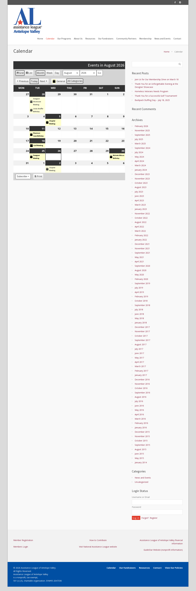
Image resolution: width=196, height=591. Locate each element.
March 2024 (140, 165)
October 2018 (141, 300)
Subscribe (22, 176)
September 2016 (142, 392)
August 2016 (140, 397)
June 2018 (139, 314)
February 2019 (141, 296)
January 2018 (141, 322)
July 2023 (139, 191)
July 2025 (139, 139)
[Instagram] (180, 2)
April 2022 (139, 226)
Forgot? (145, 518)
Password (136, 507)
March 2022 (140, 231)
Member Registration (23, 540)
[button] (22, 81)
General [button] (61, 81)
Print (38, 177)
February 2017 (141, 370)
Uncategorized (141, 482)
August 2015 (140, 449)
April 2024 (139, 161)
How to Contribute (98, 540)
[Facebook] (175, 2)
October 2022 (141, 217)
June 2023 (139, 196)
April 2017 (139, 362)
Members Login (20, 546)
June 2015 (139, 453)
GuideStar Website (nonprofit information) (163, 549)
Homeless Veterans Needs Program (151, 91)
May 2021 (139, 257)
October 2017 (141, 335)
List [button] (29, 73)
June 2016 (139, 405)
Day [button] (57, 72)
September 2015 (142, 445)
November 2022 (142, 213)
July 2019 (139, 287)
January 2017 (141, 375)
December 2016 (142, 379)
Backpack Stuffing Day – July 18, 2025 (152, 100)
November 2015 (142, 436)
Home (166, 51)
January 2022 (141, 239)
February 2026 (141, 126)
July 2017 (139, 349)
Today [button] (34, 81)
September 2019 (142, 283)
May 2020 (139, 274)
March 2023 (140, 204)
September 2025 (142, 135)
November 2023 (142, 178)
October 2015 (141, 440)
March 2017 (140, 366)
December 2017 (142, 327)
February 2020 (141, 279)
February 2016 (141, 423)
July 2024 (139, 152)
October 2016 (141, 388)
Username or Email (141, 497)
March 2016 (140, 418)
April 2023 (139, 200)
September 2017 (142, 340)
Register (153, 518)
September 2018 (142, 305)
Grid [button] (20, 73)
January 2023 (141, 209)
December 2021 (142, 244)
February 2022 (141, 235)
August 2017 (140, 344)
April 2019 (139, 292)
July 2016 (139, 401)
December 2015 (142, 431)
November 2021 (142, 248)
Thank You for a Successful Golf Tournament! (156, 95)
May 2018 (139, 318)
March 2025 (140, 143)
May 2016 (139, 410)
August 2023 (140, 187)
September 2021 (142, 252)
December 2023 (142, 174)
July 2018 (139, 309)
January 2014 (141, 462)
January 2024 (141, 169)
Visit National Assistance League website (98, 546)
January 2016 (141, 427)
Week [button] (49, 72)
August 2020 (140, 270)
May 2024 (139, 156)
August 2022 (140, 222)
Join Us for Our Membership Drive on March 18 (156, 79)
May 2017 (139, 357)
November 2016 (142, 383)
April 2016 (139, 414)
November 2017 (142, 331)
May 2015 (139, 458)
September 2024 (142, 148)
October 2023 (141, 183)
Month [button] (40, 72)
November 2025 (142, 130)
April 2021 (139, 261)
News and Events (143, 477)
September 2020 (142, 265)
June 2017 (139, 353)
